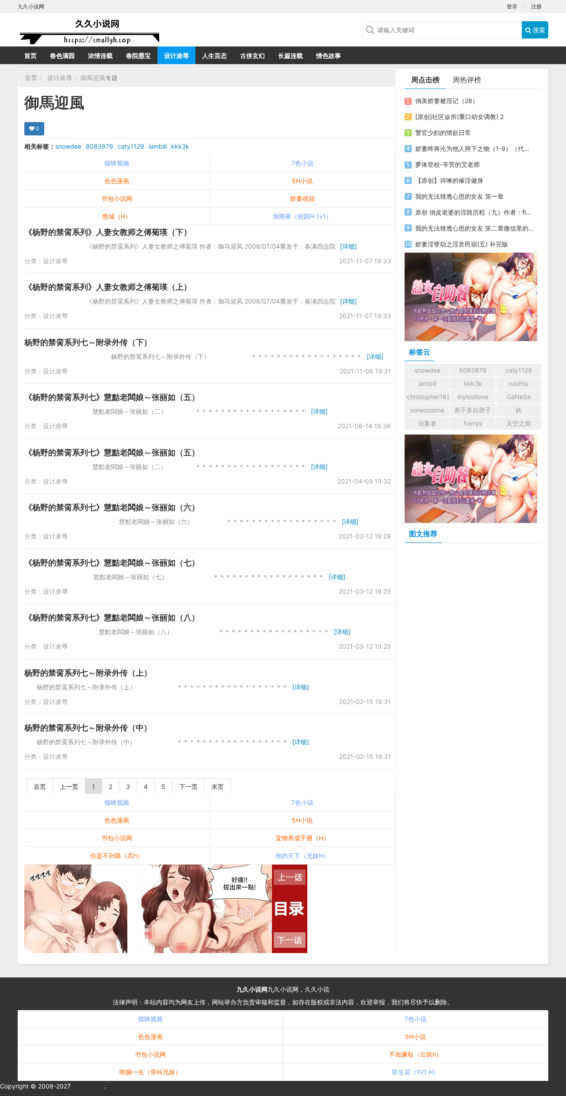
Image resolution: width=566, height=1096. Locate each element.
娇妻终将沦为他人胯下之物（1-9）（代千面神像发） (474, 148)
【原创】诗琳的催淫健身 (449, 180)
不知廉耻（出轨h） (415, 1054)
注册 (536, 6)
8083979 (99, 146)
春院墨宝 (138, 55)
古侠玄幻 (252, 55)
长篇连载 (290, 55)
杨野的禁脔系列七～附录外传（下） (88, 342)
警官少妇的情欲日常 (443, 132)
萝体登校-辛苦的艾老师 (447, 164)
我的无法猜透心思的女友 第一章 (459, 196)
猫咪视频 (116, 163)
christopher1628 (428, 396)
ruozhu (518, 383)
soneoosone (427, 410)
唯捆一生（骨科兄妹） (150, 1072)
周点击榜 (425, 79)
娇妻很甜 (302, 198)
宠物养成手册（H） (302, 838)
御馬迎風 (92, 77)
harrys (473, 423)
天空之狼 (518, 423)
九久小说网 (252, 989)
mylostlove (472, 396)
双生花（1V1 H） (415, 1072)
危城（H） (116, 216)
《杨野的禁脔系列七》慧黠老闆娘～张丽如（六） (111, 507)
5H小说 (302, 181)
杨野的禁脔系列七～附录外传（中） (88, 727)
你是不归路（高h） (116, 855)
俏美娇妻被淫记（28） (446, 100)
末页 (217, 786)
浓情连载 (100, 55)
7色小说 (302, 163)
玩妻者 (427, 423)
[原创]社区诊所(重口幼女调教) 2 (459, 116)
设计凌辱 (176, 55)
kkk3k (180, 146)
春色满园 (62, 55)
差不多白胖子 (472, 410)
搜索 (538, 30)
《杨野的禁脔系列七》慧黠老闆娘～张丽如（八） (111, 617)
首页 (30, 55)
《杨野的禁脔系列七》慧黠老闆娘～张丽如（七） (111, 562)
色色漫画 (116, 181)
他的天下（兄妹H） (302, 855)
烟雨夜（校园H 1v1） (302, 216)
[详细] (348, 246)
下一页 (188, 786)
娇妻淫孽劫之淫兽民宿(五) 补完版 (461, 244)
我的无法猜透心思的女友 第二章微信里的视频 (474, 228)
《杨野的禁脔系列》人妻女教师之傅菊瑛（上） (107, 287)
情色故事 (328, 55)
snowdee (68, 146)
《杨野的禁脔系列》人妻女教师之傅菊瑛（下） (107, 232)
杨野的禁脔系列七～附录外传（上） (88, 672)
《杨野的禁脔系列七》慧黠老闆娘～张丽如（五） (111, 397)
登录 (512, 6)
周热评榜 (467, 79)
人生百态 (214, 55)
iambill (158, 146)
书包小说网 (116, 198)
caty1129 (131, 146)
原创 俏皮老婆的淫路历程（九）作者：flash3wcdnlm (474, 212)
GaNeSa (519, 396)
